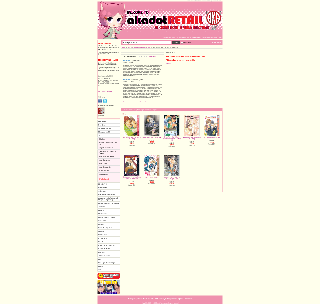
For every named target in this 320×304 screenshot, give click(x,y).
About (139, 299)
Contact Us (175, 299)
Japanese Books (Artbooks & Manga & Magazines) (108, 199)
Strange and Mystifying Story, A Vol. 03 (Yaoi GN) (132, 177)
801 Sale (102, 139)
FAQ (156, 299)
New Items (102, 125)
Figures (101, 224)
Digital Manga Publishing (107, 195)
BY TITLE (101, 242)
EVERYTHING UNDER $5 (107, 245)
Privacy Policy (165, 299)
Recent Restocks (104, 249)
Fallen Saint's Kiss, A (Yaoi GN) (151, 137)
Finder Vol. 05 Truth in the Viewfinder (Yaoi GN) (172, 178)
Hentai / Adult (102, 187)
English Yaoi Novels (106, 148)
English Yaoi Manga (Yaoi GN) (141, 47)
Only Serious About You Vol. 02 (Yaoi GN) (132, 138)
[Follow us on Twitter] (105, 102)
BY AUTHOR (102, 238)
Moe (99, 259)
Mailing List (132, 299)
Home (123, 47)
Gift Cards (101, 252)
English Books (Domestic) (107, 217)
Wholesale (188, 299)
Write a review (143, 102)
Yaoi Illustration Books (106, 157)
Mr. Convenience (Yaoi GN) (212, 137)
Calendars (102, 191)
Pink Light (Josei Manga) (106, 263)
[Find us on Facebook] (100, 102)
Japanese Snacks (104, 256)
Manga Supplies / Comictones (108, 203)
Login (219, 42)
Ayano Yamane (104, 171)
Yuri (99, 270)
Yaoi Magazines (104, 160)
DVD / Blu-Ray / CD (105, 228)
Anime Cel (102, 207)
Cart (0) (213, 42)
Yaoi (129, 47)
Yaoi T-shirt (103, 163)
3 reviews (152, 56)
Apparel (101, 231)
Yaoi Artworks (103, 174)
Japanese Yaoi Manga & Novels (107, 152)
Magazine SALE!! (104, 132)
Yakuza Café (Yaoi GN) (152, 177)
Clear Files (102, 221)
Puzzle (100, 266)
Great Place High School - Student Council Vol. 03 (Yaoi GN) (171, 138)
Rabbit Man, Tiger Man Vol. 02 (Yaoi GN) (192, 138)
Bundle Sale (102, 235)
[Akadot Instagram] (101, 113)
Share (168, 63)
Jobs (182, 299)
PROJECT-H (102, 184)
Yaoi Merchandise (105, 167)
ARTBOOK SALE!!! (104, 128)
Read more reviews (128, 102)
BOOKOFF (102, 210)
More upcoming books (105, 91)
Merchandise (102, 214)
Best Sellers (102, 121)
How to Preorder (148, 299)
